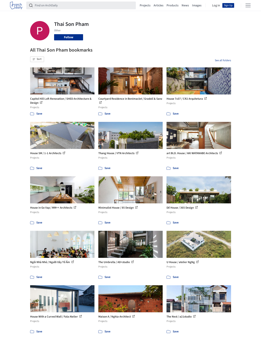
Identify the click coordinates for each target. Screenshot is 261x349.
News (185, 5)
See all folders (223, 60)
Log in (216, 5)
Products (173, 5)
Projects (145, 5)
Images (196, 5)
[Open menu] (248, 5)
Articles (158, 5)
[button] (37, 59)
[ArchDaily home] (16, 5)
